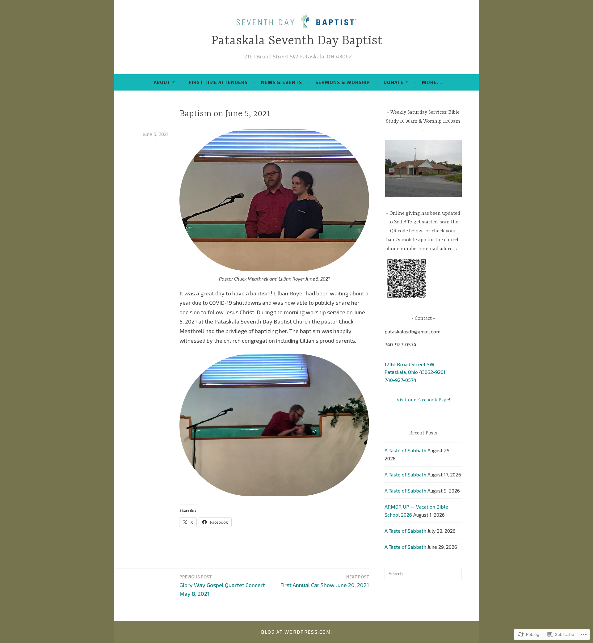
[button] (423, 168)
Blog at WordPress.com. (296, 632)
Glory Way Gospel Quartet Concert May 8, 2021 (222, 585)
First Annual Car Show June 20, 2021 (324, 581)
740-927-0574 (400, 380)
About (162, 82)
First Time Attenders (218, 82)
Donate (394, 82)
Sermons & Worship (342, 82)
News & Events (281, 82)
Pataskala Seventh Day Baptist (296, 41)
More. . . (433, 82)
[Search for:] (423, 573)
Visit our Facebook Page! (423, 400)
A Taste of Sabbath (405, 450)
